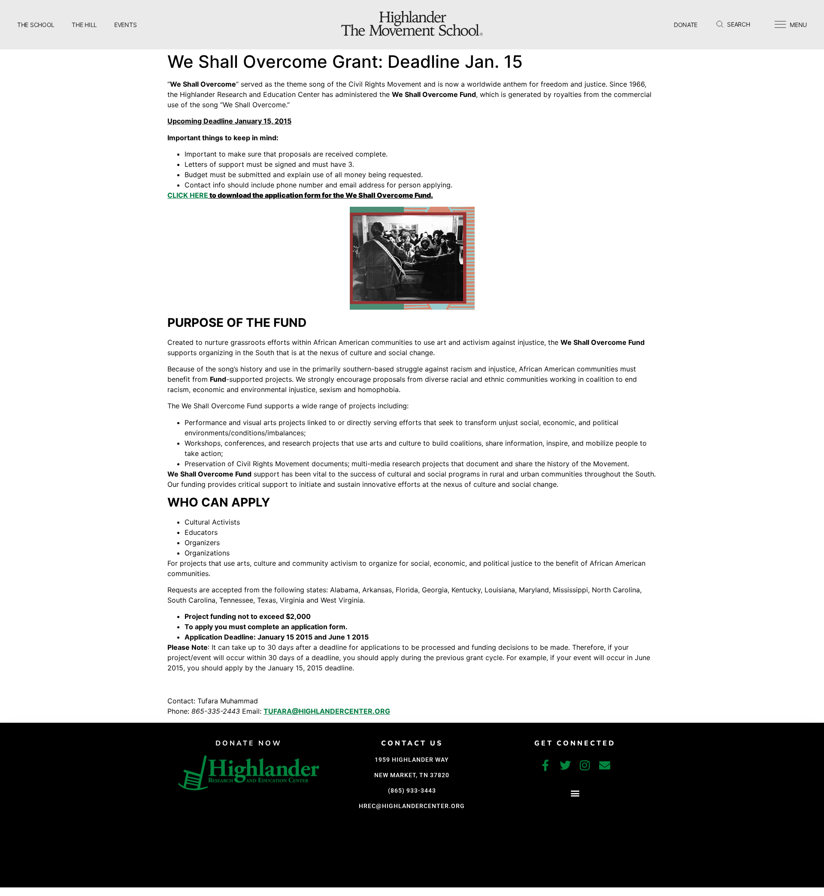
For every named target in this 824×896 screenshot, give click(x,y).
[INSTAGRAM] (585, 765)
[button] (575, 793)
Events (125, 24)
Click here (187, 195)
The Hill (84, 24)
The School (36, 24)
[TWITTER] (565, 765)
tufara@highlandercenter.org (327, 711)
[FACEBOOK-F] (545, 765)
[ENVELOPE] (604, 765)
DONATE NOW (248, 743)
